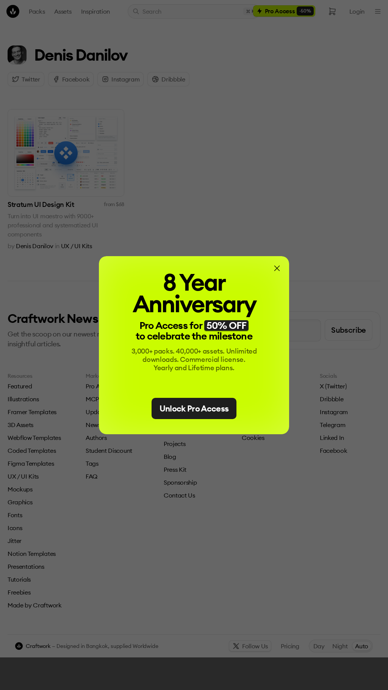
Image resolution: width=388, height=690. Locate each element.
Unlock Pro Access (194, 408)
